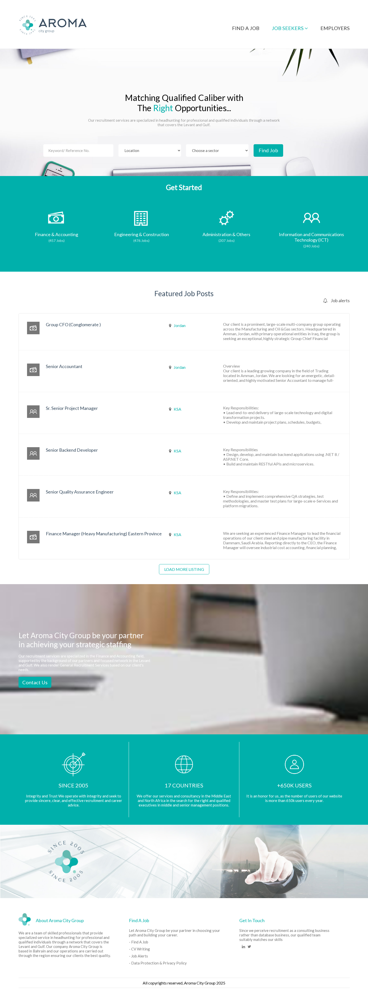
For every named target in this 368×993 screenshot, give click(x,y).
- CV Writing (139, 949)
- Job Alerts (138, 956)
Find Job (268, 150)
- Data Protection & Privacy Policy (158, 963)
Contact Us (35, 682)
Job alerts (340, 300)
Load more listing (184, 569)
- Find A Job (138, 942)
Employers (335, 28)
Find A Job (245, 28)
